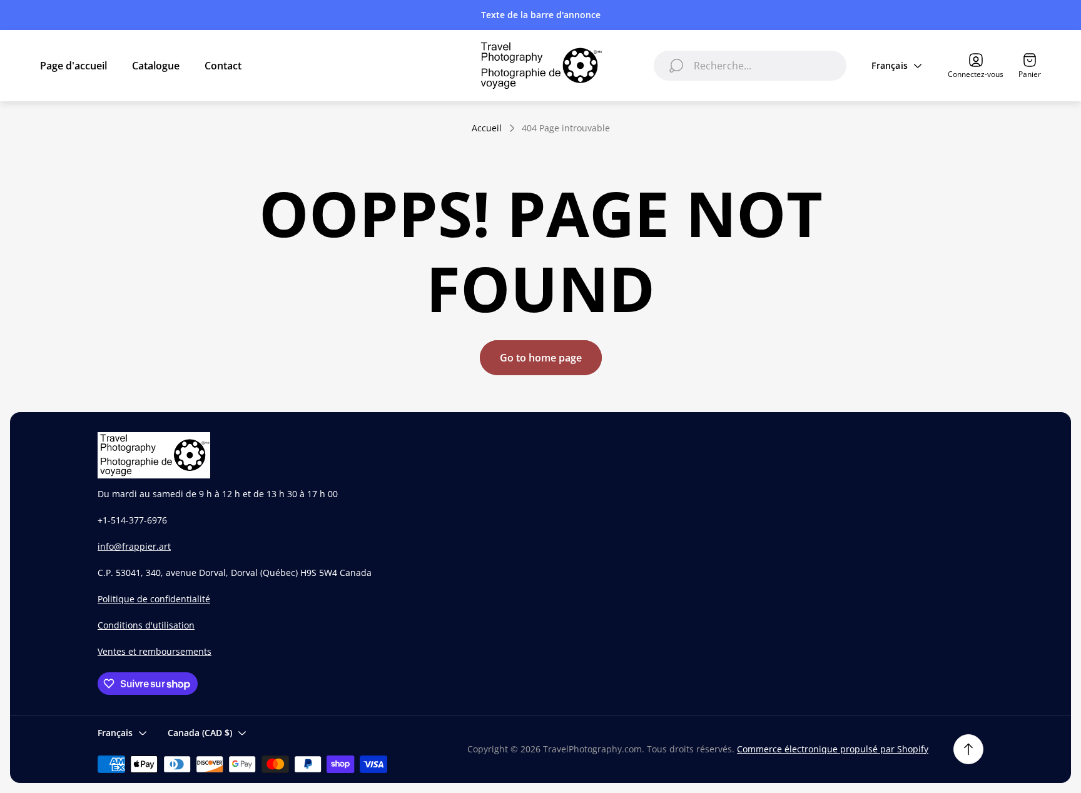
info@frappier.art (134, 546)
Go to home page (541, 358)
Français (889, 65)
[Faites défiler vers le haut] (968, 749)
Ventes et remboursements (154, 651)
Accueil (487, 128)
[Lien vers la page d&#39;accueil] (154, 455)
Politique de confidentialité (154, 599)
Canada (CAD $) (200, 733)
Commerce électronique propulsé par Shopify (832, 749)
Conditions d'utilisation (146, 625)
